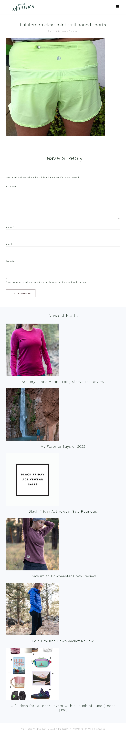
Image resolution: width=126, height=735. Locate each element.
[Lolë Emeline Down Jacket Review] (32, 610)
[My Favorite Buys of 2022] (32, 415)
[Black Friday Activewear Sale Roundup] (32, 480)
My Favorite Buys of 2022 (63, 446)
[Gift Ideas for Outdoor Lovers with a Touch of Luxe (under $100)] (32, 675)
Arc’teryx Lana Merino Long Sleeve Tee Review (63, 382)
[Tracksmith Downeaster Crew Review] (32, 545)
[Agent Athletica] (24, 9)
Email (10, 244)
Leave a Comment (69, 31)
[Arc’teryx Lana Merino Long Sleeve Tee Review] (32, 350)
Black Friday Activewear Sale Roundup (63, 511)
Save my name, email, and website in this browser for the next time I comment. (47, 282)
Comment (12, 186)
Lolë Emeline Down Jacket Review (63, 641)
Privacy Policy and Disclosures (89, 729)
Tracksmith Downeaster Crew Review (63, 576)
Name (10, 227)
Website (10, 261)
